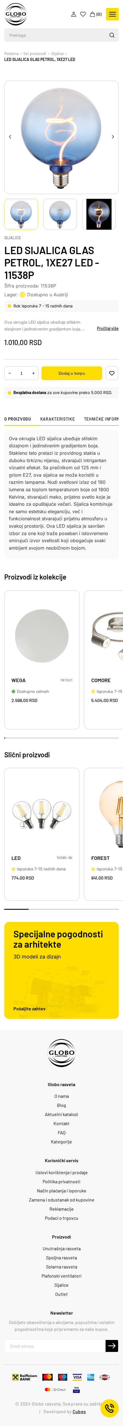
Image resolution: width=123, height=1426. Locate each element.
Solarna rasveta (61, 1266)
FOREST (100, 858)
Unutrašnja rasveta (62, 1248)
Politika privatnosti (61, 1181)
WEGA (18, 680)
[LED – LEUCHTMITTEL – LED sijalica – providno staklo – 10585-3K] (41, 813)
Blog (61, 1105)
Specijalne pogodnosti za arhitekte (58, 938)
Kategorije (61, 1141)
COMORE (101, 680)
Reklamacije (61, 1209)
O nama (61, 1096)
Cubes (79, 1411)
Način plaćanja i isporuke (61, 1190)
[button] (111, 35)
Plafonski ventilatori (61, 1276)
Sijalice (12, 238)
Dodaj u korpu (72, 373)
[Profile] (74, 14)
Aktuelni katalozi (61, 1114)
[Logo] (15, 14)
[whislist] (112, 373)
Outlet (61, 1294)
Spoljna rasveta (61, 1257)
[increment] (10, 373)
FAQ (62, 1132)
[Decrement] (33, 373)
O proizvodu (17, 419)
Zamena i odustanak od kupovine (61, 1199)
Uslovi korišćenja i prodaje (61, 1172)
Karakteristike (57, 419)
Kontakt (61, 1123)
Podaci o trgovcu (61, 1218)
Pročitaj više (108, 328)
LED (16, 858)
